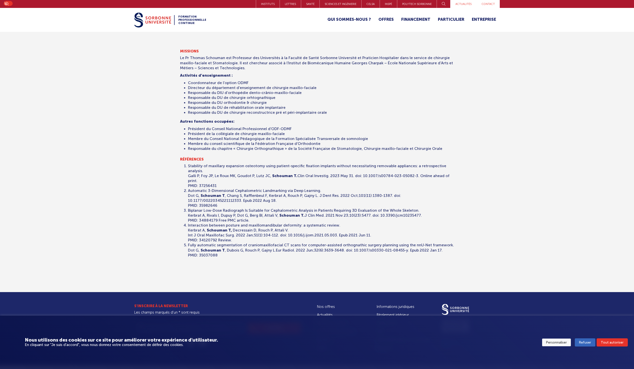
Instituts (268, 4)
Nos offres (326, 306)
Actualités (463, 4)
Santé (310, 4)
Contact (488, 4)
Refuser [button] (585, 342)
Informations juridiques (395, 306)
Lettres (290, 4)
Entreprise (484, 19)
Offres (386, 19)
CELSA (371, 4)
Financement (415, 19)
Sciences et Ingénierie (340, 4)
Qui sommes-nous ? (349, 19)
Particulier (451, 19)
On (6, 3)
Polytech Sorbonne (417, 4)
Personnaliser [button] (556, 342)
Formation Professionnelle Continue (192, 20)
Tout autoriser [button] (612, 342)
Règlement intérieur (393, 315)
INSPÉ (388, 4)
